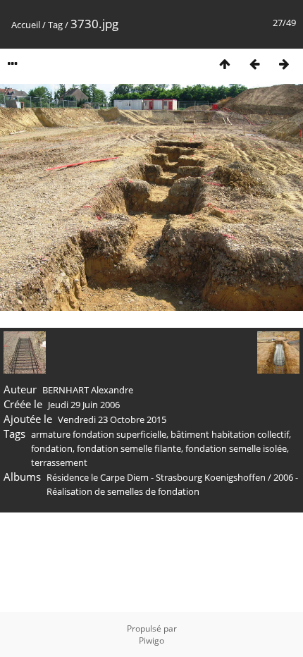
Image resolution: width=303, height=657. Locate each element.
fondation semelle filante (129, 448)
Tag (55, 24)
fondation (52, 448)
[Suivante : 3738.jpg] (284, 64)
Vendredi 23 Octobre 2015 (112, 419)
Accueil (25, 24)
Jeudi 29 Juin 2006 (84, 404)
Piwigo (151, 640)
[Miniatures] (225, 64)
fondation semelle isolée (236, 448)
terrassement (59, 462)
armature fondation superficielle (98, 434)
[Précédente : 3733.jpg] (254, 64)
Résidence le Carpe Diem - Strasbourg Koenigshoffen (156, 477)
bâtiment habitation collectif (230, 434)
